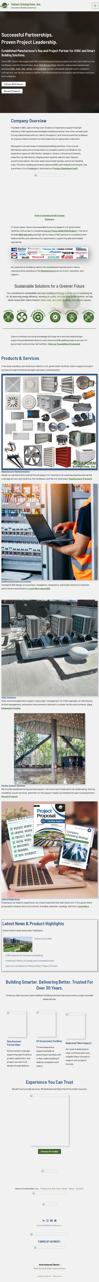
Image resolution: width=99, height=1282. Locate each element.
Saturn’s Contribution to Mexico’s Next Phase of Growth (31, 966)
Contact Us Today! (49, 1151)
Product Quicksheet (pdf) (65, 168)
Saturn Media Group (10, 899)
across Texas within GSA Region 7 (60, 230)
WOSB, (29, 68)
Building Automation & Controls (16, 581)
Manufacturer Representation (15, 471)
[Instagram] (55, 1220)
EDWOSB (41, 68)
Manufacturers (48, 270)
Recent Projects (12, 91)
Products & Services (50, 1188)
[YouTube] (47, 1220)
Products (32, 168)
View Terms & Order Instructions (49, 1268)
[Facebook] (51, 1220)
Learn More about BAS (39, 588)
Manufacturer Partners (80, 478)
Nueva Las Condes (43, 938)
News (64, 1188)
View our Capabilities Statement (64, 344)
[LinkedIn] (44, 1220)
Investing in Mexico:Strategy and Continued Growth (30, 960)
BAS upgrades (26, 234)
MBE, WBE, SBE (18, 68)
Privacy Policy (57, 1276)
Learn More (83, 906)
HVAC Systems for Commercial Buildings (24, 955)
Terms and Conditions (44, 1276)
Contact (80, 1188)
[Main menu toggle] (95, 5)
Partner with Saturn (13, 84)
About (71, 1188)
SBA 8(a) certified (47, 65)
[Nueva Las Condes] (17, 944)
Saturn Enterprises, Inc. (26, 4)
